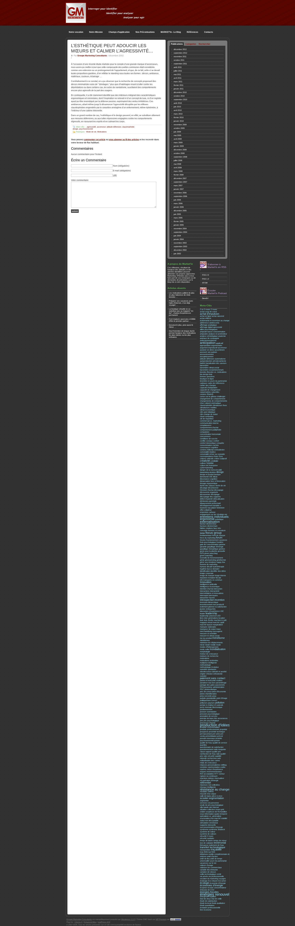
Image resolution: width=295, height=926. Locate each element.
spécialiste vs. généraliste (210, 816)
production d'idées (215, 725)
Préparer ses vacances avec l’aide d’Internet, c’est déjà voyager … (181, 303)
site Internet (214, 807)
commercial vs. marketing (210, 421)
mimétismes (205, 640)
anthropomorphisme (208, 340)
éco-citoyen (213, 881)
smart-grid (219, 809)
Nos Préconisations (145, 32)
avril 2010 (178, 110)
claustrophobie (128, 127)
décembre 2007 (180, 178)
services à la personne (209, 803)
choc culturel (205, 403)
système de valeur (207, 832)
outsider (203, 676)
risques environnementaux (211, 772)
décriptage (215, 494)
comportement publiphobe (210, 430)
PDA (201, 687)
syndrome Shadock (217, 829)
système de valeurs (208, 834)
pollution (219, 702)
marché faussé (206, 625)
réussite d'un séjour (208, 794)
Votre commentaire (79, 180)
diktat (215, 477)
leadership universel (208, 616)
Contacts (208, 32)
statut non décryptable (209, 821)
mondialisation (218, 649)
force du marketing (207, 538)
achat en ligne (205, 316)
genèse (222, 549)
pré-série (216, 734)
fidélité (202, 533)
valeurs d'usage (206, 865)
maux (218, 629)
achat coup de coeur (208, 312)
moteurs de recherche (209, 656)
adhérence (204, 323)
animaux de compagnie (209, 338)
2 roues (214, 309)
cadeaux (203, 383)
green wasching (210, 553)
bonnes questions (207, 376)
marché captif (218, 622)
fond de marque (218, 535)
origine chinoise (206, 674)
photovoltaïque (211, 689)
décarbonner (213, 488)
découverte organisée (209, 492)
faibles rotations (206, 528)
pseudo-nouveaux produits (211, 738)
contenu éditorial (206, 450)
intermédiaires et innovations (211, 593)
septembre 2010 (180, 99)
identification (205, 571)
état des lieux (205, 899)
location (222, 618)
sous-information (207, 814)
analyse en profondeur (217, 334)
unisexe (203, 856)
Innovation (205, 582)
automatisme (220, 359)
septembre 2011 (180, 64)
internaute (204, 595)
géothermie (221, 560)
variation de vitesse (208, 872)
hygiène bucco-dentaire (209, 569)
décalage (203, 488)
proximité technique (217, 732)
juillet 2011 (178, 71)
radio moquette (220, 749)
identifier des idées (218, 571)
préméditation (211, 736)
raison (202, 752)
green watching (206, 555)
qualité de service (220, 743)
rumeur (222, 774)
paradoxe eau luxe (207, 683)
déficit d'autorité (206, 499)
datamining (204, 472)
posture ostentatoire (208, 712)
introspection (207, 600)
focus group (214, 533)
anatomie (222, 336)
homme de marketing (208, 564)
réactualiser (219, 778)
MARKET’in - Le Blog (171, 32)
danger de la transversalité (211, 470)
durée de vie (220, 486)
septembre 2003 (180, 246)
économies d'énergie (211, 885)
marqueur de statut (208, 629)
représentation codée (216, 767)
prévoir (220, 736)
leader (202, 613)
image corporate (206, 573)
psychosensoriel (86, 129)
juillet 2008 (178, 160)
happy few (220, 562)
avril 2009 (178, 139)
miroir (202, 645)
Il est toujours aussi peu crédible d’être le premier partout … (182, 320)
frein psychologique (208, 542)
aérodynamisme (219, 361)
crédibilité (214, 461)
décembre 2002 (180, 250)
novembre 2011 (180, 56)
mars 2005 (178, 218)
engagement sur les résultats (212, 514)
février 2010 (179, 117)
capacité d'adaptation (208, 388)
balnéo (202, 363)
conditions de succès (208, 439)
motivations (204, 658)
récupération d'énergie (209, 780)
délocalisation (218, 499)
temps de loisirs (206, 840)
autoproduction (206, 361)
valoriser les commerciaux (211, 867)
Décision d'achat (207, 490)
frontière (219, 542)
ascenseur (101, 127)
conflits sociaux (206, 441)
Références (192, 32)
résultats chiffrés (207, 791)
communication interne (209, 423)
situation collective (207, 809)
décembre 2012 (180, 49)
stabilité (224, 818)
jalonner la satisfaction (217, 607)
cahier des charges (208, 385)
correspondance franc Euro (211, 456)
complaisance (205, 425)
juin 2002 (177, 254)
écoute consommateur (217, 888)
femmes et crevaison (217, 530)
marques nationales (208, 627)
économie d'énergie (218, 883)
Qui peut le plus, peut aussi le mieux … (181, 326)
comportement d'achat (209, 427)
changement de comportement (212, 399)
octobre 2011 (179, 60)
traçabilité (216, 849)
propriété (223, 729)
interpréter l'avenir (207, 598)
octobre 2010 (179, 96)
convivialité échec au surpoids (212, 454)
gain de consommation (209, 544)
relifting (224, 765)
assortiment (219, 350)
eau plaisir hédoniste (216, 508)
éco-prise (222, 881)
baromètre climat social (209, 368)
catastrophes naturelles (209, 392)
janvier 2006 (179, 207)
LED (219, 616)
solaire (202, 812)
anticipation (207, 343)
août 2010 (178, 103)
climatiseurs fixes (220, 405)
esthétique (219, 519)
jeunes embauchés (208, 609)
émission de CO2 (207, 890)
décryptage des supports (210, 497)
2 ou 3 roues (205, 309)
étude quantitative (207, 905)
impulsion (204, 578)
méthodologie (205, 665)
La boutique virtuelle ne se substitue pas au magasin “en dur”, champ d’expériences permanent (181, 312)
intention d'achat (206, 589)
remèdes (203, 767)
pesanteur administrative (214, 687)
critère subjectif (220, 459)
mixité (207, 645)
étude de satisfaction (208, 901)
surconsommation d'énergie (211, 827)
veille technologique (208, 874)
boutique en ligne (207, 379)
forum (219, 537)
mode (218, 645)
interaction (218, 589)
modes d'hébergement (209, 647)
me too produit (206, 638)
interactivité (214, 591)
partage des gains (207, 685)
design (75, 129)
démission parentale (208, 501)
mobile (213, 645)
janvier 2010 (179, 121)
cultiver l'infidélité (207, 463)
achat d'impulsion (209, 313)
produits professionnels (209, 729)
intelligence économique (210, 587)
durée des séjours (207, 486)
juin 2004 (177, 236)
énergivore (204, 896)
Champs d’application (119, 32)
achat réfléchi (205, 318)
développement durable (209, 505)
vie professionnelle (216, 876)
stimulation (204, 823)
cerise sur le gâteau (208, 396)
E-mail (116, 170)
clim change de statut (208, 414)
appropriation (205, 345)
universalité (204, 861)
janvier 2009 (179, 146)
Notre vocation (76, 32)
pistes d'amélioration (208, 694)
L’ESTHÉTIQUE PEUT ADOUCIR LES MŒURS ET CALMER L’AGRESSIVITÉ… (112, 48)
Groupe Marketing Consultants (92, 55)
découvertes (205, 494)
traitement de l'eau (216, 845)
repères (203, 769)
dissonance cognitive (208, 479)
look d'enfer (208, 620)
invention (219, 600)
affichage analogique (208, 325)
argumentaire (216, 345)
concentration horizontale (210, 434)
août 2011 (178, 67)
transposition (205, 850)
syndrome (204, 829)
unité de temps (216, 859)
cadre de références (216, 383)
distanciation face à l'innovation (212, 481)
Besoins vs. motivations (217, 372)
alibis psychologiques (208, 329)
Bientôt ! (205, 298)
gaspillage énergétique (209, 549)
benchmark (219, 370)
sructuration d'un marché (210, 818)
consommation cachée (209, 445)
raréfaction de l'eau (208, 754)
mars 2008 (178, 171)
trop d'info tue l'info (207, 852)
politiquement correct (208, 700)
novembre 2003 (180, 243)
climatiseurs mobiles (208, 408)
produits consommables (210, 727)
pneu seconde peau (208, 696)
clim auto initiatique (207, 412)
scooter (204, 798)
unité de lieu (205, 859)
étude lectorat (205, 903)
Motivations (102, 132)
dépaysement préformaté (210, 503)
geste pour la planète (208, 551)
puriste (217, 740)
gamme (222, 544)
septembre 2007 (180, 182)
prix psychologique (211, 721)
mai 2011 (177, 74)
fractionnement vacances (216, 540)
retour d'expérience (215, 769)
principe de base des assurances (214, 718)
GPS (202, 553)
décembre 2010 (180, 92)
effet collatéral (205, 510)
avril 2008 (178, 168)
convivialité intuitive (208, 452)
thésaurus (204, 845)
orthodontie (217, 674)
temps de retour (220, 840)
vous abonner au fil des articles (124, 139)
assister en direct (207, 350)
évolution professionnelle (210, 908)
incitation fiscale (214, 578)
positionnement (206, 709)
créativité (205, 460)
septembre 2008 (180, 157)
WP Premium (161, 919)
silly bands (204, 807)
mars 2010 (178, 114)
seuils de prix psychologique (211, 805)
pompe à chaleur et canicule (211, 705)
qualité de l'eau (206, 743)
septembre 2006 (180, 196)
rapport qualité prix (213, 752)
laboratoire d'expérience (210, 611)
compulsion (204, 432)
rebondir (203, 758)
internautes (213, 595)
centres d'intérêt (206, 394)
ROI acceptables (207, 774)
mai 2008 (177, 164)
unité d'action (212, 856)
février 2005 (179, 221)
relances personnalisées (210, 765)
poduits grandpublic (208, 698)
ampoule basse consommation (212, 332)
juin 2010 (177, 107)
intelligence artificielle (208, 584)
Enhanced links (90, 922)
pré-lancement (206, 734)
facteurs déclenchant (208, 526)
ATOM (204, 283)
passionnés (220, 685)
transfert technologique (212, 847)
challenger (221, 396)
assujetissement (206, 356)
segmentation (216, 798)
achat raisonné (218, 316)
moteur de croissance (209, 654)
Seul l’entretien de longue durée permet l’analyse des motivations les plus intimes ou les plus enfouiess (182, 334)
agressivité (91, 127)
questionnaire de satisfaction (211, 747)
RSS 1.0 (205, 279)
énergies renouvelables (219, 894)
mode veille (204, 649)
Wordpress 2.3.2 (128, 919)
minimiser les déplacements (211, 643)
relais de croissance (208, 763)
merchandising (206, 631)
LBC (222, 611)
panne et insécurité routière (211, 680)
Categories (190, 44)
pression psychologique (210, 714)
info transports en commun (211, 580)
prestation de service (208, 716)
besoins (203, 372)
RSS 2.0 (205, 275)
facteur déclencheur (208, 524)
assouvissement (207, 354)
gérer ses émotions (208, 562)
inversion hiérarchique (209, 602)
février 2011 (178, 85)
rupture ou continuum (208, 776)
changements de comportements (213, 401)
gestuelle (221, 551)
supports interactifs (208, 825)
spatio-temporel (220, 814)
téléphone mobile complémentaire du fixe (216, 854)
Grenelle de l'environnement (211, 558)
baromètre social (207, 370)
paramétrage (221, 683)
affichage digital (206, 327)
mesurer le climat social (209, 636)
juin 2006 (177, 200)
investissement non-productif (212, 604)
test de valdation (206, 843)
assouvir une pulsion (208, 352)
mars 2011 (178, 82)
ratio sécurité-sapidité (212, 756)
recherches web (214, 758)
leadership (211, 613)
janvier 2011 (179, 89)
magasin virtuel (206, 622)
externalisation (210, 521)
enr (225, 514)
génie (202, 560)
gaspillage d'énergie (215, 547)
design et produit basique (210, 474)
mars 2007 (178, 185)
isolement (204, 607)
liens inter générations (209, 618)
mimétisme (218, 638)
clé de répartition (207, 419)
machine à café (220, 620)
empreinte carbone (207, 512)
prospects (204, 732)
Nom (115, 166)
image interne (220, 575)
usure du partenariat (218, 861)
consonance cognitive (209, 447)
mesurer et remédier (208, 633)
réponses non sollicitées (210, 785)
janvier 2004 (179, 239)
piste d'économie (219, 691)
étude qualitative (218, 903)
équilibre (212, 896)
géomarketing (210, 560)
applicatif (219, 343)
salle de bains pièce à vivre (211, 796)
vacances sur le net (208, 863)
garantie (203, 547)
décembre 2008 (180, 150)
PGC (202, 689)
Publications (177, 44)
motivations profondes (209, 660)
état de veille (216, 899)
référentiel (205, 782)
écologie (204, 883)
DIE (210, 477)
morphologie (205, 652)
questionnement (206, 749)
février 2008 (179, 175)
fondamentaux (206, 535)
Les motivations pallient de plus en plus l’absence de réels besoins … (181, 295)
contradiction (219, 450)
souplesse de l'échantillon (216, 812)
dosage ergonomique (208, 483)
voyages (222, 879)
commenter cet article (94, 139)
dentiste (212, 472)
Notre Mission (96, 32)
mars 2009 (178, 142)
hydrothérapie (218, 567)
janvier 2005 (179, 225)
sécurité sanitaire (207, 838)
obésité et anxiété (219, 672)
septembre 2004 (180, 232)
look (201, 620)
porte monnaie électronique (211, 707)
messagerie (217, 631)
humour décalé (206, 567)
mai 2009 (177, 135)
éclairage (203, 881)
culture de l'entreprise (209, 465)
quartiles (203, 745)
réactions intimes (207, 778)
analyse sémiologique (209, 336)
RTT (216, 774)
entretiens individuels (214, 516)
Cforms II (78, 922)
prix (201, 721)
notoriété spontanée (208, 669)
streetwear (213, 823)
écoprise (203, 888)
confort (216, 441)
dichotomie (204, 477)
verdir (218, 874)
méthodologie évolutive (209, 667)
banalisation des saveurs (216, 363)
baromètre (204, 365)
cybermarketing (206, 468)
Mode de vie (91, 132)
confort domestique (208, 443)
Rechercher (204, 44)
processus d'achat (207, 723)
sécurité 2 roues (206, 836)
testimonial (220, 842)
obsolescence (206, 672)
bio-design (204, 374)
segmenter (204, 801)
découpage (218, 490)
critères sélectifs (207, 459)
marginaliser (218, 625)
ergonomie (207, 519)
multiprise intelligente (208, 663)
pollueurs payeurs (207, 703)
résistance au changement (218, 789)
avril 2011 (177, 78)
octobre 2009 (179, 128)
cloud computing (206, 416)
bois (210, 374)
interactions (204, 591)
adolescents (214, 323)
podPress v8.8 (104, 922)
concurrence (205, 436)
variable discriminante (209, 870)
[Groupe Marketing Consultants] (76, 21)
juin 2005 (177, 214)
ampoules (204, 334)
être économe (205, 910)
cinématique (216, 403)
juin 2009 (177, 132)
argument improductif (208, 348)
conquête (220, 443)
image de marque (207, 575)
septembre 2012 (180, 53)
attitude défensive (114, 127)
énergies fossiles (209, 892)
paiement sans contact (212, 678)
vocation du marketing (209, 879)
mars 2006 (178, 203)
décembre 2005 (180, 211)
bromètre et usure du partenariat (213, 381)
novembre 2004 (180, 228)
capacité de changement (210, 390)
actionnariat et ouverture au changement (216, 320)
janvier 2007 (179, 189)
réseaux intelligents (208, 787)
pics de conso (206, 691)
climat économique (207, 410)
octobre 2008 (179, 153)
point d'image (221, 698)
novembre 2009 (180, 125)
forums (203, 540)
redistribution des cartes (210, 760)
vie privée (204, 876)
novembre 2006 (180, 193)
